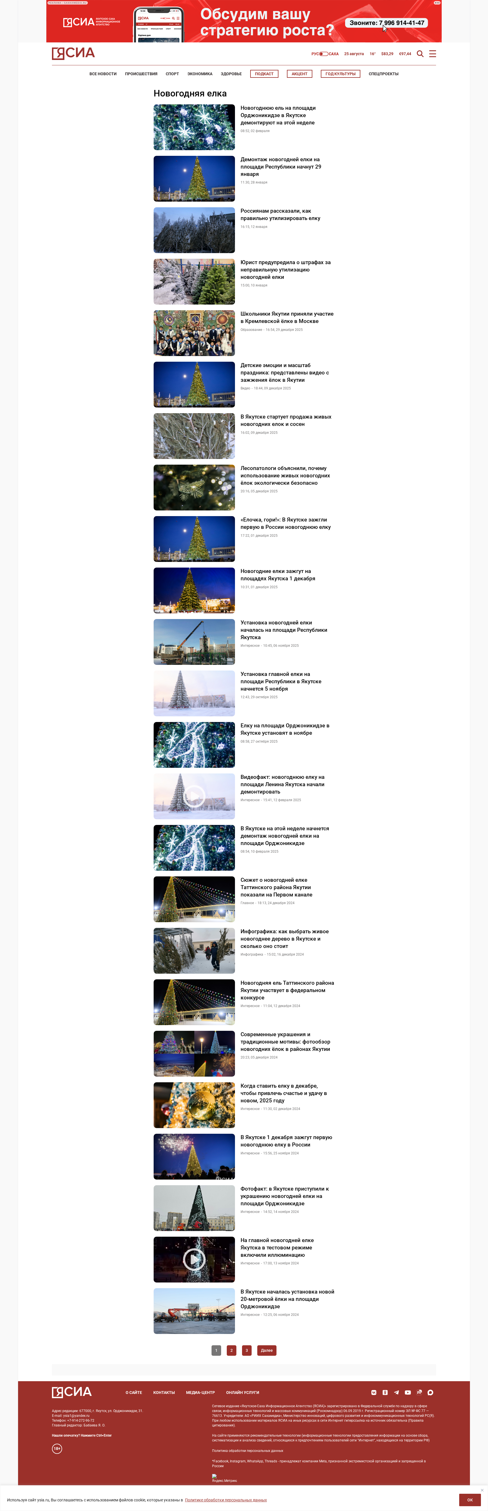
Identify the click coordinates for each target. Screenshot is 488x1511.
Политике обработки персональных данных (226, 1500)
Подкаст (264, 74)
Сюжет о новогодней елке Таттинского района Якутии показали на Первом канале (276, 887)
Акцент (300, 74)
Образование (251, 330)
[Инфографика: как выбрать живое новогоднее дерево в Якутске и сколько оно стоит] (194, 951)
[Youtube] (407, 1392)
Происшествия (141, 74)
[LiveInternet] (247, 1478)
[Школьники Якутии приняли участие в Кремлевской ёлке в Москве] (194, 333)
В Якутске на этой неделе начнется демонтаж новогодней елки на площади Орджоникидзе (285, 835)
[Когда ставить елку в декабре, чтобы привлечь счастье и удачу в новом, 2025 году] (194, 1105)
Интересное (250, 646)
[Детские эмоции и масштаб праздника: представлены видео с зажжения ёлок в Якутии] (194, 385)
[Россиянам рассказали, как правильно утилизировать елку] (194, 230)
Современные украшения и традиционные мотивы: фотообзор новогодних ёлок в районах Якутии (285, 1041)
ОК (470, 1500)
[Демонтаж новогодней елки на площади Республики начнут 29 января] (194, 179)
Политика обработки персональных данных (247, 1451)
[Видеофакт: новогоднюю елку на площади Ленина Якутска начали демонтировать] (194, 796)
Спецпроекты (383, 74)
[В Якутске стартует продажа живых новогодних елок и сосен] (194, 436)
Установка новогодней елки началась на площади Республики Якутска (284, 629)
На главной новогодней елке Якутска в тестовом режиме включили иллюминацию (277, 1247)
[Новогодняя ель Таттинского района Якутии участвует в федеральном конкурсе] (194, 1002)
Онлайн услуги (242, 1392)
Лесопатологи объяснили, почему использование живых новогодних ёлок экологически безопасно (285, 475)
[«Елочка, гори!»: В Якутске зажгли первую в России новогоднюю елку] (194, 539)
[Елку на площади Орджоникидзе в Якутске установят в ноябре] (194, 745)
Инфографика (252, 954)
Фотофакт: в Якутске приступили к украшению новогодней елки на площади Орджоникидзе (285, 1195)
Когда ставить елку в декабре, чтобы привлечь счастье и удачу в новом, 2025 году (284, 1093)
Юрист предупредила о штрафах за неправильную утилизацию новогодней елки (286, 269)
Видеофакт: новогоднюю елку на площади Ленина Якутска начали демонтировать (282, 784)
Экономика (200, 74)
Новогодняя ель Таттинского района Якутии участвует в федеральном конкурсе (287, 990)
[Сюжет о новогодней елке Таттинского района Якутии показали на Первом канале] (194, 899)
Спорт (172, 74)
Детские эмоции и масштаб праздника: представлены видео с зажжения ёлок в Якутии (285, 372)
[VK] (374, 1392)
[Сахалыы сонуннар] (325, 54)
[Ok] (385, 1392)
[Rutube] (419, 1392)
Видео (245, 388)
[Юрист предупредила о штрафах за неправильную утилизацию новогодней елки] (194, 282)
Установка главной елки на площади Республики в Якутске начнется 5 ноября (281, 681)
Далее (267, 1350)
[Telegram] (396, 1392)
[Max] (430, 1392)
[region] (244, 1498)
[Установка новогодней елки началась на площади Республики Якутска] (194, 642)
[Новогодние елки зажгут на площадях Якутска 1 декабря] (194, 590)
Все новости (103, 74)
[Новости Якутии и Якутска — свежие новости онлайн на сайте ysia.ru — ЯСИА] (73, 54)
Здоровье (231, 74)
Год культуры (341, 74)
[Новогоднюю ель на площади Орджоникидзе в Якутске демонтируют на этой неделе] (194, 127)
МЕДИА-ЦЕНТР (200, 1392)
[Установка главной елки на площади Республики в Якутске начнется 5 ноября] (194, 693)
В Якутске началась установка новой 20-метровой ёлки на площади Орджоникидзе (287, 1298)
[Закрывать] (482, 1490)
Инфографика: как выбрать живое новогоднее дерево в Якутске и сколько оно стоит (285, 938)
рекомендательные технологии (275, 1435)
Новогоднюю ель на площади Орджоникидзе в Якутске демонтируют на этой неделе (278, 115)
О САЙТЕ (134, 1392)
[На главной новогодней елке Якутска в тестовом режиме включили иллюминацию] (194, 1259)
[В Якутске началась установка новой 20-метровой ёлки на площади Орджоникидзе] (194, 1311)
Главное (247, 903)
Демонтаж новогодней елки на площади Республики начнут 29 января (281, 166)
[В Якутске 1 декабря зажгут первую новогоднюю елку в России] (194, 1157)
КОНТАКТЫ (164, 1392)
